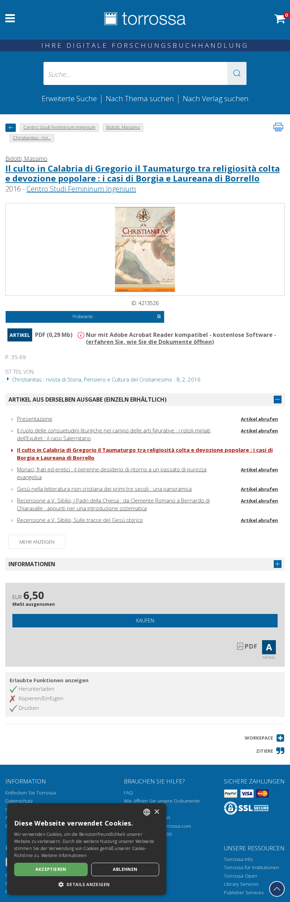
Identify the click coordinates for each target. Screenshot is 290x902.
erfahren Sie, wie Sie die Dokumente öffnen (150, 342)
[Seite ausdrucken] (278, 127)
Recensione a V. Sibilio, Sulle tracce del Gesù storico (80, 519)
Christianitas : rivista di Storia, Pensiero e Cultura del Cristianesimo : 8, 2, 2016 (106, 379)
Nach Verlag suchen (216, 98)
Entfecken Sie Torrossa (30, 792)
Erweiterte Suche (69, 98)
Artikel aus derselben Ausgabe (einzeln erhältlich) (87, 399)
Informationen (31, 564)
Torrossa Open (240, 876)
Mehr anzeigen (36, 542)
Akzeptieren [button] (50, 869)
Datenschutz (19, 801)
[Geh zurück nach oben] (277, 889)
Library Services (241, 884)
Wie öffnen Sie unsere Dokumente (162, 801)
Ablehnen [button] (125, 869)
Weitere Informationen (64, 855)
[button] (236, 73)
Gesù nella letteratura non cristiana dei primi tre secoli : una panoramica (104, 488)
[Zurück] (10, 127)
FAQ (128, 792)
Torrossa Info (238, 859)
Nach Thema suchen (140, 98)
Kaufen (145, 620)
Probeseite (82, 317)
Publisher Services (243, 892)
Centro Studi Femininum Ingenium (81, 189)
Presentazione (34, 418)
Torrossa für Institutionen (251, 867)
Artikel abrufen (259, 419)
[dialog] (86, 849)
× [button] (156, 812)
